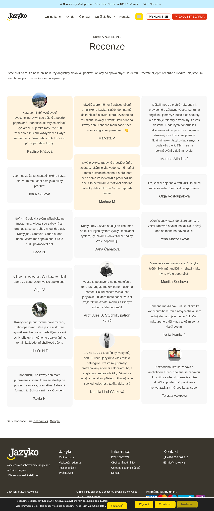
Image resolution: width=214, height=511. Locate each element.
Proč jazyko (66, 472)
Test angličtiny (67, 467)
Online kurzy (53, 16)
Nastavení (187, 504)
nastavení (117, 505)
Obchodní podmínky (123, 462)
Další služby (103, 16)
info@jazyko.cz (176, 462)
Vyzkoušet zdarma (189, 16)
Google (55, 421)
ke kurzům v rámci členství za (111, 4)
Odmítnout (165, 504)
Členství (84, 16)
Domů (96, 36)
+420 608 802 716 (177, 457)
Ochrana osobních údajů (125, 467)
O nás (70, 16)
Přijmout (144, 504)
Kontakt (124, 16)
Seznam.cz (40, 421)
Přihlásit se (158, 16)
